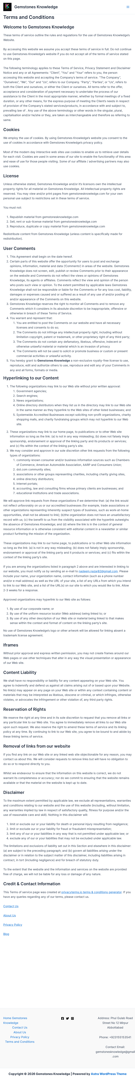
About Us (9, 915)
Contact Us (10, 906)
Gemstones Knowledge (36, 6)
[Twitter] (67, 1018)
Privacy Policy (12, 924)
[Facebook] (62, 1018)
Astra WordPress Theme (109, 1074)
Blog (6, 934)
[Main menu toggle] (128, 7)
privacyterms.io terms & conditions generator (91, 892)
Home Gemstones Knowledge (15, 1020)
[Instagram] (72, 1018)
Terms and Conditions (19, 1041)
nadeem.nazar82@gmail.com (98, 571)
